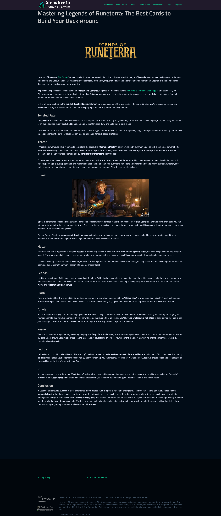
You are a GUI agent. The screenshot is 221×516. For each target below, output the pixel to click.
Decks (133, 5)
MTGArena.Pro (46, 507)
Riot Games (63, 77)
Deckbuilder (108, 5)
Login (169, 5)
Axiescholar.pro (46, 510)
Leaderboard (158, 5)
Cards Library (144, 5)
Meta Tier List (121, 5)
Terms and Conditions (97, 477)
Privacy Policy (44, 477)
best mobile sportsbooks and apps (142, 91)
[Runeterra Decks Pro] (54, 4)
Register (178, 5)
